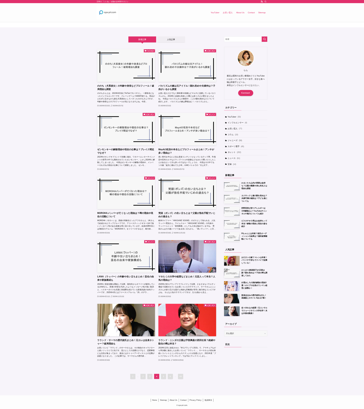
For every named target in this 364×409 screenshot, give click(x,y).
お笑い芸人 (235, 128)
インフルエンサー (237, 122)
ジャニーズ (235, 140)
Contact (245, 93)
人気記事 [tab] (171, 39)
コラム (233, 134)
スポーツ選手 (236, 146)
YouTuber (234, 117)
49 (180, 376)
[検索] (265, 1)
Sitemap (163, 400)
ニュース (234, 158)
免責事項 (208, 400)
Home (154, 400)
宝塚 (232, 164)
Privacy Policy (195, 400)
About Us (173, 400)
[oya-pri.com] (107, 12)
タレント (234, 152)
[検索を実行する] (264, 39)
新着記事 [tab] (142, 39)
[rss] (262, 1)
